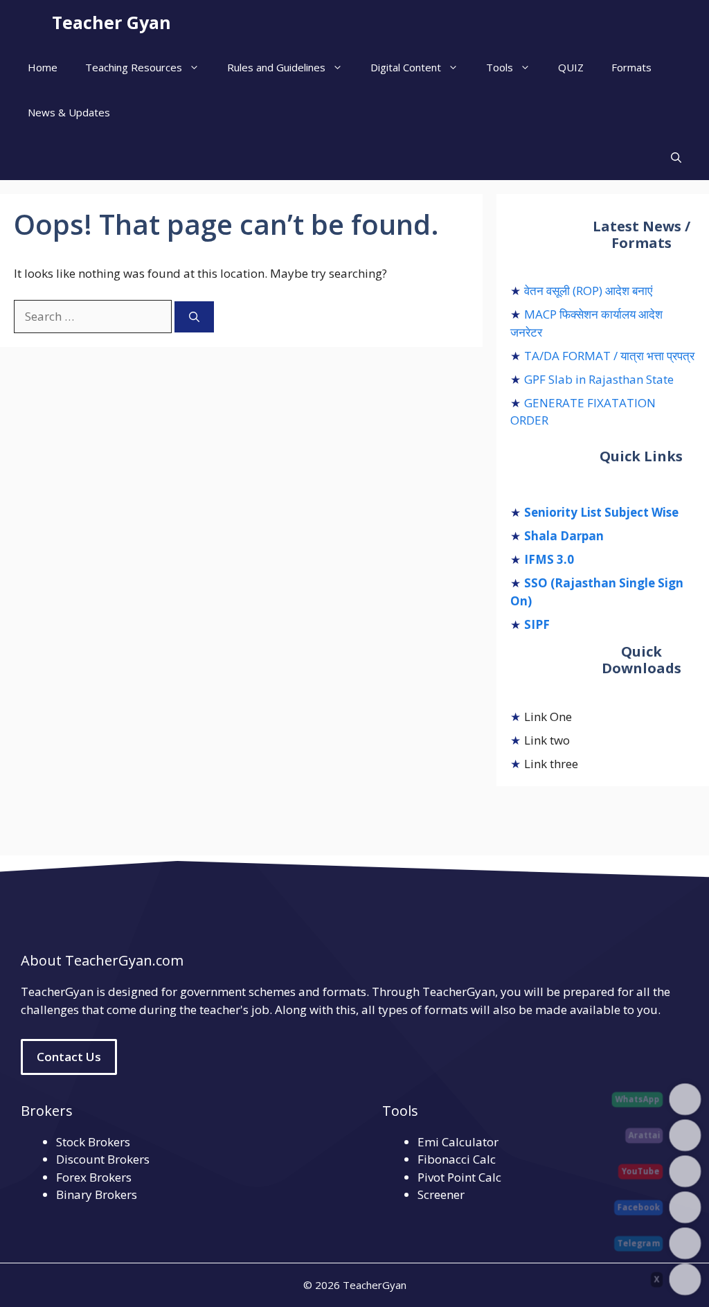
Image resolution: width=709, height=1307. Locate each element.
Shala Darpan (564, 536)
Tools (499, 67)
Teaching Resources (133, 67)
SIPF (537, 624)
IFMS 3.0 (549, 559)
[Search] (194, 316)
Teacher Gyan (111, 22)
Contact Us (69, 1057)
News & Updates (69, 112)
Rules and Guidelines (276, 67)
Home (42, 67)
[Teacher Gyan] (29, 22)
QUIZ (571, 67)
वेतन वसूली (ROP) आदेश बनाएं (588, 291)
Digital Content (405, 67)
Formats (631, 67)
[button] (676, 157)
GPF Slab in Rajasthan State (599, 379)
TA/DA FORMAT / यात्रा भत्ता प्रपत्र (609, 356)
